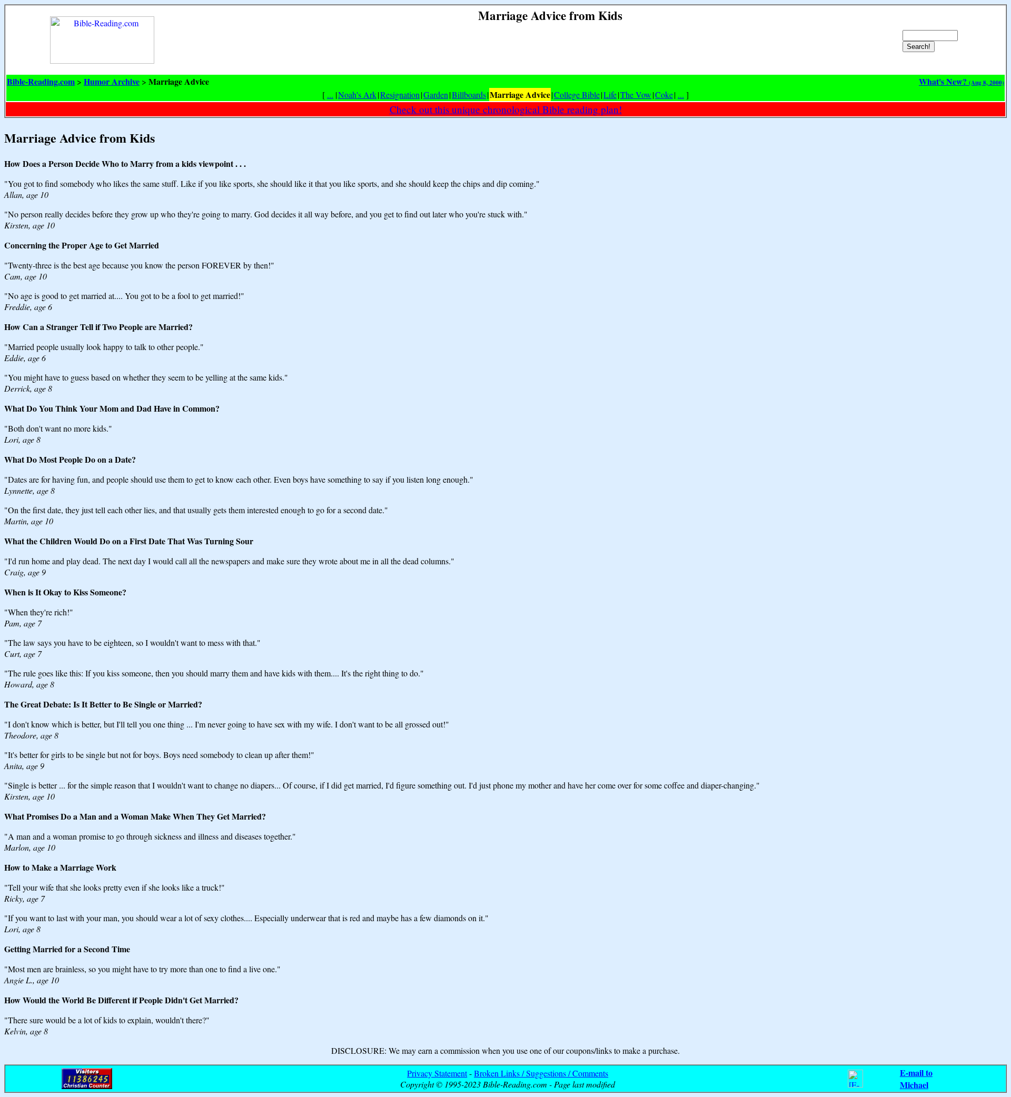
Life (610, 94)
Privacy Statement (437, 1073)
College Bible (577, 94)
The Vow (635, 94)
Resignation (400, 94)
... (330, 94)
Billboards (469, 94)
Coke (664, 94)
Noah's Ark (357, 94)
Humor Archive (112, 81)
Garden (435, 94)
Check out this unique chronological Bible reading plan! (506, 109)
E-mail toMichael (916, 1078)
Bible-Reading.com (41, 81)
